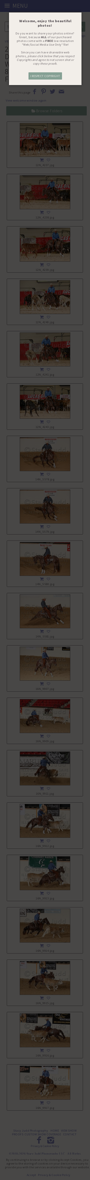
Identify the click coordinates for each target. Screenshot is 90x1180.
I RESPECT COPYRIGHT (45, 76)
